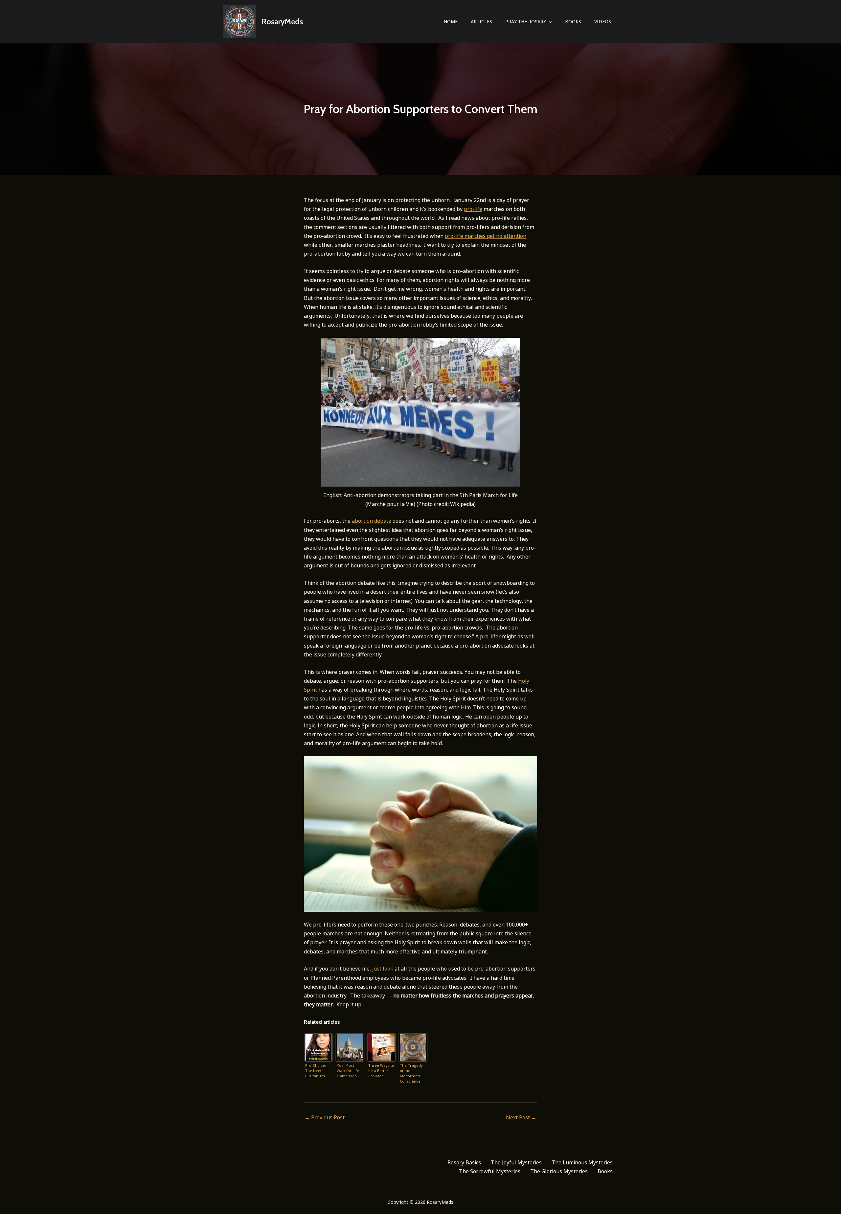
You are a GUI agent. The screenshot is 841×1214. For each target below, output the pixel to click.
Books (573, 21)
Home (451, 21)
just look (382, 968)
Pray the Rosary (525, 21)
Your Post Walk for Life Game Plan (348, 1070)
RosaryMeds (282, 21)
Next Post (521, 1117)
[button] (549, 22)
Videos (602, 21)
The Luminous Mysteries (582, 1162)
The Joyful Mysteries (516, 1162)
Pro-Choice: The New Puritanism (315, 1070)
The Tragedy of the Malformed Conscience (411, 1073)
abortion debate (371, 520)
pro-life (473, 209)
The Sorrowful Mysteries (489, 1171)
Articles (481, 21)
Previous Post (325, 1117)
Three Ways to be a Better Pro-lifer (381, 1070)
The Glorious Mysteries (559, 1171)
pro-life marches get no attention (485, 236)
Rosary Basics (464, 1162)
